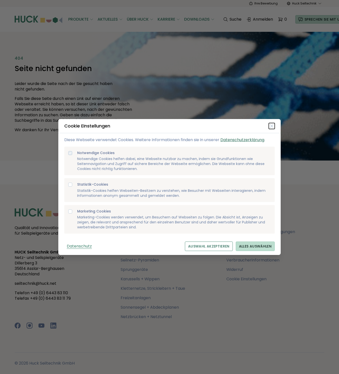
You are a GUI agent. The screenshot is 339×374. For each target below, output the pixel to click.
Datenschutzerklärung (242, 140)
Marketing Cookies (94, 211)
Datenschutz (79, 246)
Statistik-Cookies (92, 184)
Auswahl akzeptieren (209, 246)
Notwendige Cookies (96, 153)
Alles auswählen (255, 246)
